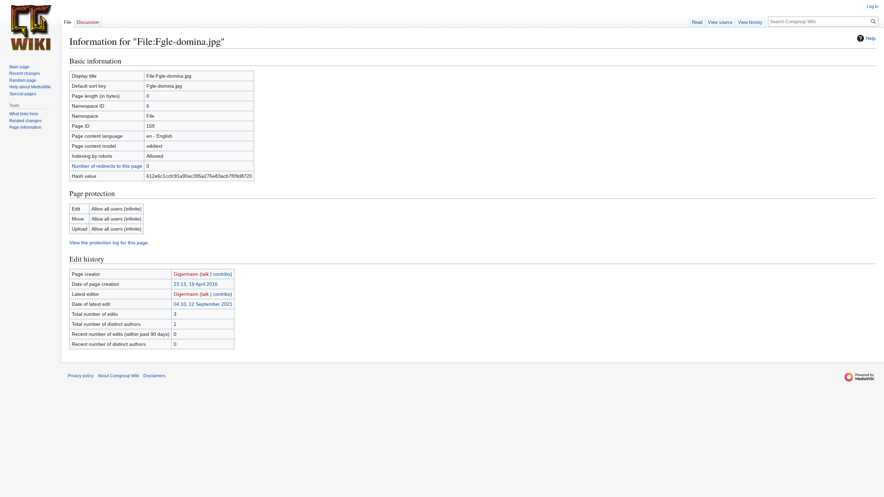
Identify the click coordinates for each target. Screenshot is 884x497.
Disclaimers (154, 375)
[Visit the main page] (30, 27)
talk (205, 274)
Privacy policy (81, 375)
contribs (221, 274)
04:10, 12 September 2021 (203, 304)
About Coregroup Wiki (118, 375)
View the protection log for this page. (109, 242)
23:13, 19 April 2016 (196, 284)
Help (871, 38)
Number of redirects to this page (107, 166)
